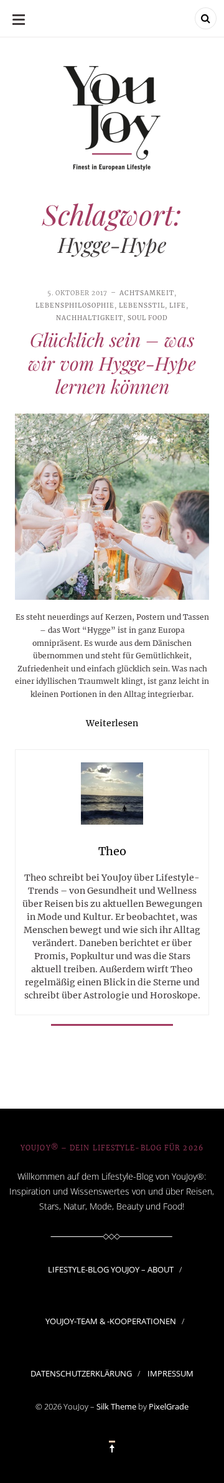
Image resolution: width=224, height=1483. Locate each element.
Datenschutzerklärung (81, 1373)
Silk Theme (116, 1406)
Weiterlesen (112, 723)
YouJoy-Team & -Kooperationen (110, 1321)
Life (177, 305)
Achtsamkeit (146, 293)
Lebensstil (142, 305)
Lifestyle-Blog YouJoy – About (111, 1269)
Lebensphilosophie (74, 305)
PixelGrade (169, 1406)
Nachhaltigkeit (89, 318)
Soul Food (148, 318)
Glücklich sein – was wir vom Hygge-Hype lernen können (112, 363)
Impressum (170, 1373)
